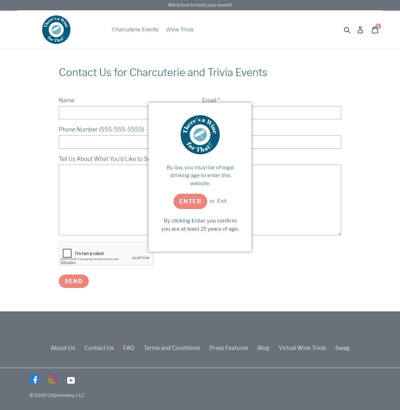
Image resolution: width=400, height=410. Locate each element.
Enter (190, 201)
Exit (222, 201)
